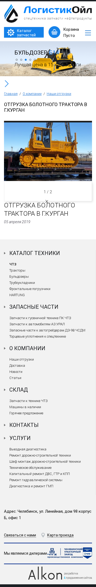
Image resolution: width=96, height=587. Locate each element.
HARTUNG (17, 295)
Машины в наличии (25, 407)
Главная (11, 94)
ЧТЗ (12, 264)
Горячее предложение (26, 413)
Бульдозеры (19, 277)
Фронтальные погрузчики (29, 289)
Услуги (20, 438)
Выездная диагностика (27, 449)
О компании (32, 94)
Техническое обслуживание (30, 468)
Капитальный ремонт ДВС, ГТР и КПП (39, 474)
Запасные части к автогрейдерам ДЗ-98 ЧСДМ (47, 330)
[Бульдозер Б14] (48, 75)
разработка (71, 573)
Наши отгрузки (59, 94)
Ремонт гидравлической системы (35, 480)
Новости (15, 372)
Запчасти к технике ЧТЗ (28, 401)
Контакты (24, 425)
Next (46, 201)
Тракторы (17, 270)
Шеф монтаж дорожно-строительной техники (45, 461)
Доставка (17, 366)
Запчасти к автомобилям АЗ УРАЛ (37, 324)
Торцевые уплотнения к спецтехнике (37, 336)
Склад (18, 390)
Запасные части (33, 307)
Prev (47, 201)
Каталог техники (34, 253)
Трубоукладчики (22, 283)
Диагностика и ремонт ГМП (31, 486)
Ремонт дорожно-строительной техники (40, 455)
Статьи (15, 378)
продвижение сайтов (79, 577)
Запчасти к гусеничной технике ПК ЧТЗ (40, 318)
